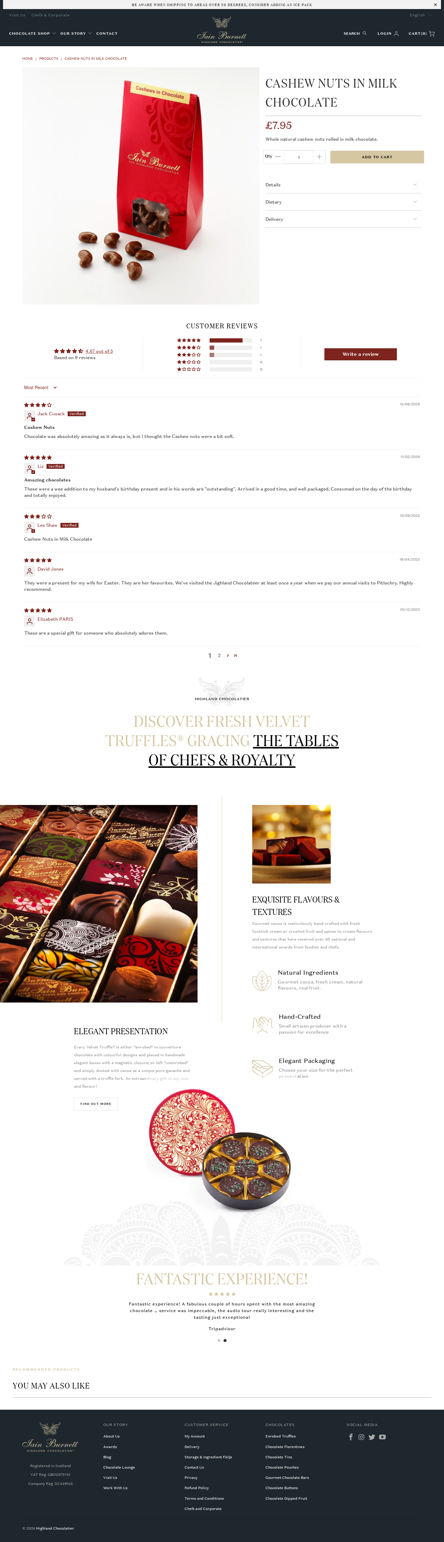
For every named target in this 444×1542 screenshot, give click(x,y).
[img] (38, 405)
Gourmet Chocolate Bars (287, 1477)
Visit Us (17, 15)
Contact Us (194, 1467)
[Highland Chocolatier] (222, 30)
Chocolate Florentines (284, 1446)
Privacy (191, 1477)
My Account (195, 1436)
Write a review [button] (361, 354)
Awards (110, 1446)
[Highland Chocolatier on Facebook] (351, 1437)
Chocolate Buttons (281, 1488)
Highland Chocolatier (55, 1528)
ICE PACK (302, 4)
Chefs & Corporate (50, 15)
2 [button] (219, 655)
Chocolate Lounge (119, 1467)
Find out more (95, 1104)
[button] (32, 33)
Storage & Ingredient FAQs (208, 1457)
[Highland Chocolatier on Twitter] (372, 1437)
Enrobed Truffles (280, 1436)
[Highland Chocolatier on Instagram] (361, 1437)
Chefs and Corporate (203, 1508)
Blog (107, 1457)
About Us (111, 1436)
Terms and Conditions (204, 1498)
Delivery (192, 1446)
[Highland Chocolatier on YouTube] (382, 1437)
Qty (268, 156)
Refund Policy (197, 1488)
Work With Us (115, 1488)
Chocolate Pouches (282, 1467)
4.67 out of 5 (99, 351)
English (417, 15)
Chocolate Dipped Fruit (286, 1498)
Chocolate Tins (278, 1457)
